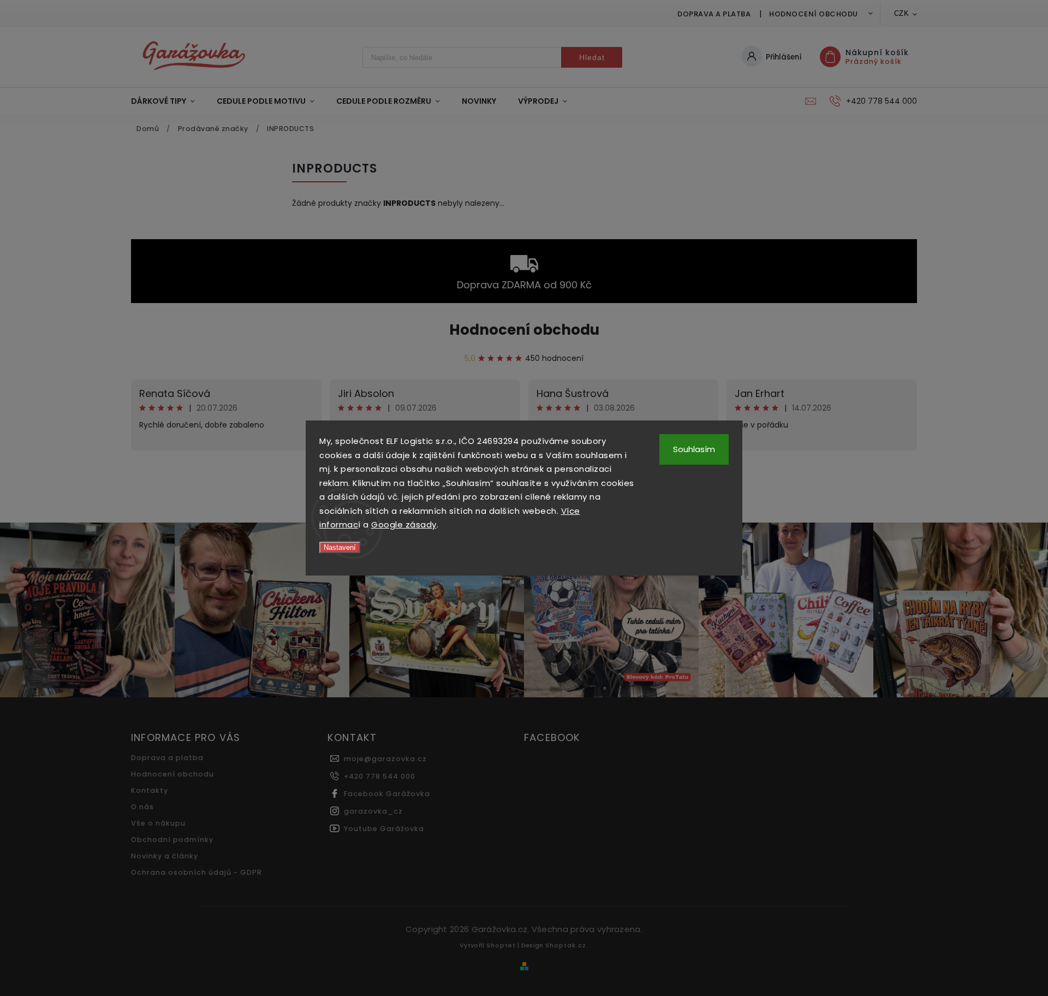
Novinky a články (164, 856)
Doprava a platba (714, 14)
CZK (901, 13)
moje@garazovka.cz (385, 758)
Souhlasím (694, 449)
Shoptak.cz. (566, 945)
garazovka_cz (373, 811)
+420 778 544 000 (379, 776)
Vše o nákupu (158, 823)
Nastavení (340, 547)
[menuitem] (168, 101)
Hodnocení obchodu (813, 14)
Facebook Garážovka (387, 793)
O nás (142, 806)
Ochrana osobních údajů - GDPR (196, 872)
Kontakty (149, 790)
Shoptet (501, 945)
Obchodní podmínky (172, 839)
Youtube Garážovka (384, 828)
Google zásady (404, 524)
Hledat (592, 57)
